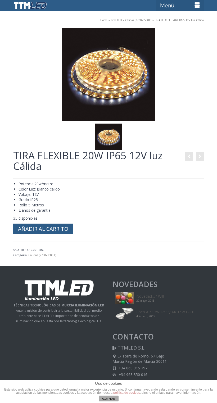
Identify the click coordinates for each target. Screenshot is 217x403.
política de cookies (126, 393)
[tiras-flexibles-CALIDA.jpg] (108, 74)
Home (103, 20)
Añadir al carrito (43, 228)
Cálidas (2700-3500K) (138, 20)
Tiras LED (116, 20)
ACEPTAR (108, 398)
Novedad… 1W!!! (150, 296)
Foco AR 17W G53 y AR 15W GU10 (166, 311)
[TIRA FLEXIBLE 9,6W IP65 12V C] (200, 156)
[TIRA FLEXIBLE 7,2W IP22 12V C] (189, 156)
